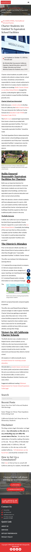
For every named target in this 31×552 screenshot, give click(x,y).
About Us (4, 526)
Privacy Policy (7, 537)
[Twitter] (17, 549)
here (6, 463)
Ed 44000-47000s (8, 21)
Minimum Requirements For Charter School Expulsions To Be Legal (15, 385)
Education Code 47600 (16, 112)
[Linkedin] (14, 549)
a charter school (16, 105)
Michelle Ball (8, 60)
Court (7, 119)
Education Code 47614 (8, 115)
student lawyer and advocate (20, 367)
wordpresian (15, 546)
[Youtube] (20, 549)
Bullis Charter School (22, 107)
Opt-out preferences (9, 533)
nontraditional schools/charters (13, 22)
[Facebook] (11, 549)
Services (4, 530)
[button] (28, 2)
